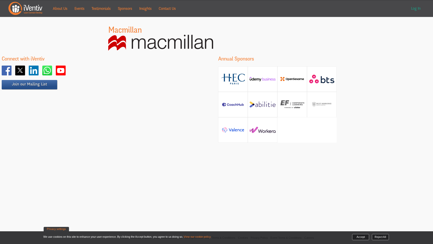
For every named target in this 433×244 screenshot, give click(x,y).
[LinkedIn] (38, 70)
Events (79, 9)
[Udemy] (263, 80)
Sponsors (125, 9)
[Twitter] (25, 70)
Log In (415, 9)
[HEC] (233, 83)
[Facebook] (11, 70)
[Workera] (263, 131)
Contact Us (167, 9)
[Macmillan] (160, 48)
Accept (361, 237)
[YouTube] (65, 70)
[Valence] (233, 132)
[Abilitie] (263, 105)
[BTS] (322, 81)
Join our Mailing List (29, 85)
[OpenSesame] (292, 80)
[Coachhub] (233, 106)
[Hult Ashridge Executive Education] (322, 108)
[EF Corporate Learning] (292, 107)
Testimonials (101, 9)
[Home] (25, 8)
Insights (145, 9)
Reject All (380, 237)
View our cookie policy (197, 236)
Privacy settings (56, 229)
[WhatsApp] (52, 70)
